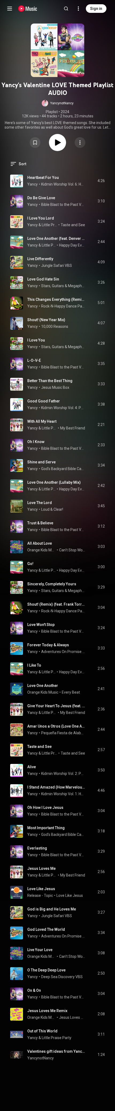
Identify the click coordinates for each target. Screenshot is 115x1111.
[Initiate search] (66, 8)
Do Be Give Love (41, 198)
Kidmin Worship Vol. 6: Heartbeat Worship (63, 184)
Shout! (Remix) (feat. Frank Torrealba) (56, 604)
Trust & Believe (40, 523)
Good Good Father (43, 401)
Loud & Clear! (52, 509)
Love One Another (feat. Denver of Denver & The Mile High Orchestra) (56, 238)
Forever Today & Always (48, 645)
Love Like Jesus (41, 889)
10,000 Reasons (54, 326)
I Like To (34, 665)
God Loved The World (46, 929)
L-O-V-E (34, 360)
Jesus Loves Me (41, 868)
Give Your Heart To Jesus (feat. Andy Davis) (56, 706)
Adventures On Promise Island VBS (63, 651)
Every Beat (71, 692)
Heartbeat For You (43, 177)
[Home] (27, 8)
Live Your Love (39, 950)
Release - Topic (40, 895)
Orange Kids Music (41, 550)
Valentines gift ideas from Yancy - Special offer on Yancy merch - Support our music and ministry (56, 1051)
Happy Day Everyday (72, 245)
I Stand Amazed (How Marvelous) (56, 787)
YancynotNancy (40, 1058)
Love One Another (42, 685)
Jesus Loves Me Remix (47, 1011)
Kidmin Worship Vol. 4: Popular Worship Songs (63, 408)
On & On (34, 990)
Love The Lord (39, 503)
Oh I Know (35, 442)
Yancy (32, 184)
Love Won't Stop (41, 624)
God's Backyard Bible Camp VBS (63, 469)
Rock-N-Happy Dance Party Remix (63, 306)
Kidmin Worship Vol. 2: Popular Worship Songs (63, 773)
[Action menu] (80, 142)
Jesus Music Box (55, 387)
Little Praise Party (49, 225)
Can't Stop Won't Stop (72, 550)
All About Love (39, 543)
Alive (31, 767)
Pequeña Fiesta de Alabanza (63, 733)
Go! (30, 564)
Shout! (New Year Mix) (46, 320)
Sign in (96, 8)
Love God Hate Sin (43, 279)
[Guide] (9, 8)
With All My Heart (41, 421)
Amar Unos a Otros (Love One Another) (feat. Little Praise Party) (56, 726)
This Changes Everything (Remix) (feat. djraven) (56, 299)
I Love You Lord (40, 218)
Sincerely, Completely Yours (51, 584)
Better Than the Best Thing (49, 381)
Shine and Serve (41, 462)
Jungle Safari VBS (56, 265)
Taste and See (73, 225)
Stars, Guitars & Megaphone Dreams (63, 286)
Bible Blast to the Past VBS (63, 204)
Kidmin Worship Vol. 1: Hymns (63, 794)
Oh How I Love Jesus (45, 807)
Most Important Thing (46, 828)
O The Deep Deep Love (46, 970)
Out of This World (42, 1031)
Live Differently (40, 259)
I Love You (36, 340)
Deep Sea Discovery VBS (62, 977)
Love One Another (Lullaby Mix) (54, 482)
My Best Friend (72, 428)
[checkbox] (101, 181)
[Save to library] (35, 142)
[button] (58, 103)
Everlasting (37, 848)
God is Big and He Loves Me (51, 909)
